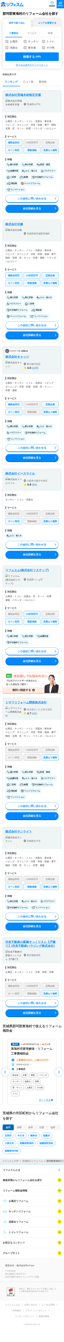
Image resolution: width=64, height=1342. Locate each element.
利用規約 (16, 1310)
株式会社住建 (14, 224)
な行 (53, 1127)
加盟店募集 (44, 1316)
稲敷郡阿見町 (46, 1143)
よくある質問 (48, 1304)
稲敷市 (46, 1135)
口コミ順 (28, 81)
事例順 (43, 81)
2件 (34, 713)
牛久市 (21, 1135)
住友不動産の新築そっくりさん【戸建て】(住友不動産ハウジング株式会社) (30, 943)
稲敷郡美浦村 (27, 1143)
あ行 (8, 1127)
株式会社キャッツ (17, 356)
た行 (41, 1127)
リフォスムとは (11, 1169)
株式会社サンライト (18, 831)
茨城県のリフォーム (32, 1161)
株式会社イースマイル (20, 473)
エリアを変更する (47, 22)
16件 (35, 367)
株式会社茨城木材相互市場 (23, 95)
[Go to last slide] (5, 1072)
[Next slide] (59, 1072)
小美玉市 (9, 1143)
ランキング (11, 81)
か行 (19, 1127)
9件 (34, 484)
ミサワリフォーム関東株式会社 (26, 702)
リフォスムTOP (10, 1161)
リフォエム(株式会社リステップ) (27, 570)
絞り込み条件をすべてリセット (32, 65)
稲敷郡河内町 (12, 1150)
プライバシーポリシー (36, 1310)
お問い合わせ (30, 1304)
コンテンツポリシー (24, 1316)
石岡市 (8, 1135)
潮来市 (33, 1135)
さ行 (30, 1127)
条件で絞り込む (17, 22)
